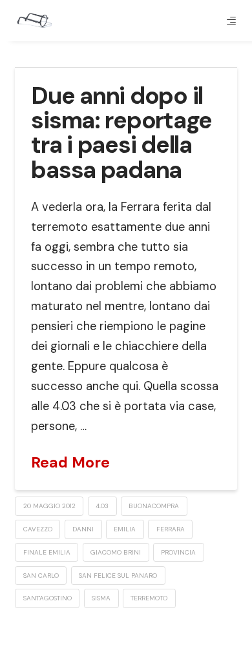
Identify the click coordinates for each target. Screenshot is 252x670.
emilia (125, 529)
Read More (70, 462)
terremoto (149, 598)
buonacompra (154, 506)
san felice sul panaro (118, 575)
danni (83, 529)
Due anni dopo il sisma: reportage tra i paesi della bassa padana (121, 133)
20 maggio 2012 (49, 506)
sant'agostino (47, 598)
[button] (231, 20)
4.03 (102, 506)
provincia (178, 552)
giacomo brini (115, 552)
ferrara (170, 529)
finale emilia (46, 552)
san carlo (41, 575)
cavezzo (37, 529)
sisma (101, 598)
